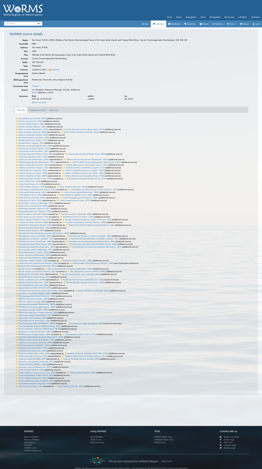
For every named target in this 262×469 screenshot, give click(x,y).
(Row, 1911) (34, 277)
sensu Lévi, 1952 (36, 372)
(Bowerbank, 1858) (34, 255)
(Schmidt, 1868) (31, 198)
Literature (159, 24)
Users (203, 17)
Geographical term (21, 74)
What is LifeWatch (32, 440)
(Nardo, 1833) (33, 135)
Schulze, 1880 (33, 299)
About (178, 17)
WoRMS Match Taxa (163, 437)
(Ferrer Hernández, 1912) (40, 290)
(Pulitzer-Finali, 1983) (87, 154)
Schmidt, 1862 (32, 118)
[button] (16, 118)
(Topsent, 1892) (32, 170)
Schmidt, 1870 (32, 359)
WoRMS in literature (32, 450)
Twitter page (229, 440)
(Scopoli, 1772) (33, 168)
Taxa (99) (21, 110)
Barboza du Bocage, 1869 (93, 263)
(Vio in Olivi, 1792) (34, 353)
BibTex (35, 92)
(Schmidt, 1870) (36, 362)
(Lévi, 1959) (30, 195)
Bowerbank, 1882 (34, 241)
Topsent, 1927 (33, 148)
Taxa (146, 24)
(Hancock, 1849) (73, 187)
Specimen (191, 24)
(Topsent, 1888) (33, 222)
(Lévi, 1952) (30, 121)
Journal (24, 59)
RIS (33, 90)
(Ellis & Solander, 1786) (36, 340)
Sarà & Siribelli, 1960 (35, 381)
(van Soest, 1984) (32, 173)
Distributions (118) (37, 110)
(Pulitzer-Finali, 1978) (35, 178)
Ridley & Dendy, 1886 (37, 312)
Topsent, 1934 (31, 370)
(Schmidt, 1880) (32, 206)
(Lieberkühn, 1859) (70, 269)
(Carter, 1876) (30, 200)
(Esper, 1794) (32, 140)
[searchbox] (19, 24)
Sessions (23, 96)
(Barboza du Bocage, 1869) (38, 263)
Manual (245, 24)
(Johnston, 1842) (35, 331)
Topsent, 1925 (33, 165)
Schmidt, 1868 (34, 288)
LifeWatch (242, 17)
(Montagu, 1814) (36, 203)
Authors (24, 47)
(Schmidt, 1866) (71, 386)
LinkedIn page (230, 445)
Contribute (255, 17)
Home (169, 17)
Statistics (219, 24)
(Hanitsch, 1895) (36, 296)
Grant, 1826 (29, 181)
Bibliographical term (21, 81)
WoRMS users (30, 448)
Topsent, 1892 (31, 124)
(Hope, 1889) (32, 176)
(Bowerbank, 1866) (35, 146)
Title (26, 55)
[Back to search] (39, 102)
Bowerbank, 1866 (34, 321)
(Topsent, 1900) (83, 372)
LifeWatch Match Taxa (163, 440)
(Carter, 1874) (37, 189)
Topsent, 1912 (32, 356)
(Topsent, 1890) (34, 211)
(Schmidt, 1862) (34, 209)
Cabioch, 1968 (32, 318)
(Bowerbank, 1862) (33, 159)
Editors (205, 24)
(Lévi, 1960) (31, 280)
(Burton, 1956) (32, 127)
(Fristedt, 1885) (34, 236)
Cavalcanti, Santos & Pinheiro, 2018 (88, 219)
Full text (24, 70)
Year (26, 51)
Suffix (25, 62)
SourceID (23, 44)
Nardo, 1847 (33, 151)
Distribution (175, 24)
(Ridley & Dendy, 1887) (39, 326)
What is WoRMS (31, 437)
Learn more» (167, 461)
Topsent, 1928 (34, 383)
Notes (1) (54, 110)
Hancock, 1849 (30, 184)
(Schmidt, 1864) (32, 132)
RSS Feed (228, 442)
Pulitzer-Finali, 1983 (35, 154)
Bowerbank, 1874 (34, 315)
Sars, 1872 (32, 157)
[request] (55, 69)
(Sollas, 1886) (33, 310)
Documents (229, 17)
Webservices (159, 442)
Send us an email (231, 437)
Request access (97, 442)
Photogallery (215, 17)
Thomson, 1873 (94, 189)
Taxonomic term (20, 86)
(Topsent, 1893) (34, 293)
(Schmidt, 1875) (37, 266)
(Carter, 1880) (34, 334)
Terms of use (95, 440)
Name (25, 40)
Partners (28, 445)
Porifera (35, 86)
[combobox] (20, 24)
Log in (257, 24)
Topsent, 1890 (33, 260)
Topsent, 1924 (37, 271)
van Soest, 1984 (33, 137)
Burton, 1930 (34, 225)
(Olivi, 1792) (33, 348)
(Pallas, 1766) (32, 364)
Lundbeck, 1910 (35, 239)
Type (25, 66)
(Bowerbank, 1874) (33, 129)
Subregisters (190, 17)
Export (25, 90)
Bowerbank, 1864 (34, 228)
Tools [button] (232, 24)
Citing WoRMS (96, 437)
